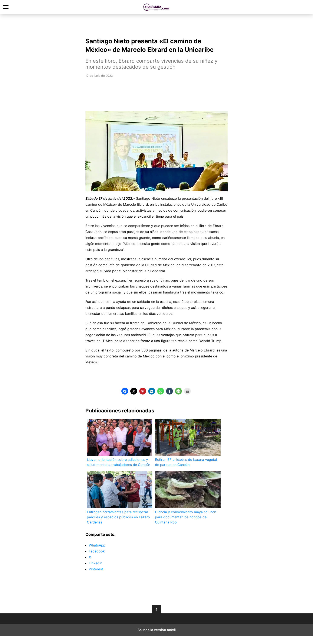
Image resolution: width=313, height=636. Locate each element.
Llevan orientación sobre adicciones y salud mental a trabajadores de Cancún (118, 462)
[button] (124, 391)
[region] (156, 24)
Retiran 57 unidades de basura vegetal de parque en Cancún (186, 462)
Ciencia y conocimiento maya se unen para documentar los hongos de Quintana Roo (185, 517)
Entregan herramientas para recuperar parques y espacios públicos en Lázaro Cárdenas (118, 517)
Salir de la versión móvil (157, 630)
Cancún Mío (156, 7)
